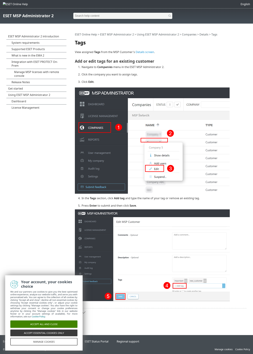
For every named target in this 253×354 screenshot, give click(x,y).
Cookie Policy (242, 349)
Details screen (145, 52)
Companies (189, 34)
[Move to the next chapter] (83, 312)
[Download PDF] (239, 41)
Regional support (128, 341)
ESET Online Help (86, 34)
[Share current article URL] (234, 41)
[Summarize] (245, 41)
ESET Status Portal (96, 341)
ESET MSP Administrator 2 (28, 15)
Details (203, 34)
